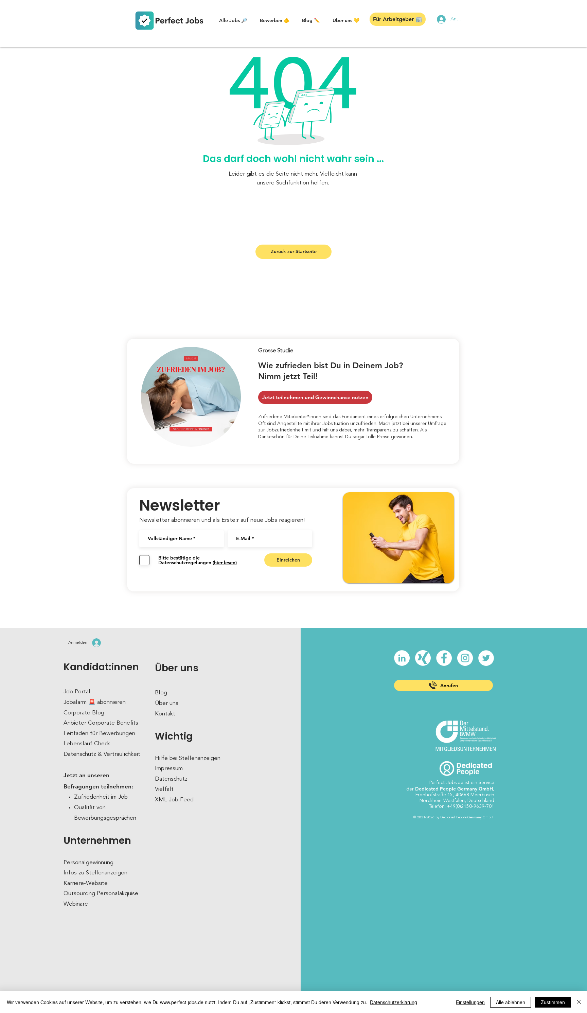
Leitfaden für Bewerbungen (99, 733)
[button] (233, 20)
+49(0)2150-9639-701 (470, 806)
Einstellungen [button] (470, 1002)
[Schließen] (579, 1002)
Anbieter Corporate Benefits (101, 723)
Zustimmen (553, 1002)
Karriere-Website (86, 883)
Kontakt (165, 714)
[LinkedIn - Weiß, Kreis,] (402, 658)
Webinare (76, 904)
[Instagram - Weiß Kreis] (465, 658)
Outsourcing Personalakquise (101, 893)
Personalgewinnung (88, 863)
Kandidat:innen (101, 667)
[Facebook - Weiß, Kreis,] (444, 658)
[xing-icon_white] (423, 658)
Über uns (176, 668)
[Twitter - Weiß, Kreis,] (486, 658)
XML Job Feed (174, 800)
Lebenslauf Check (87, 744)
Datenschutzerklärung (393, 1002)
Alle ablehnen (510, 1002)
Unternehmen (97, 840)
